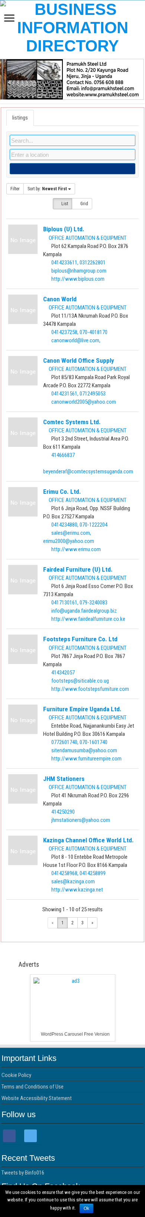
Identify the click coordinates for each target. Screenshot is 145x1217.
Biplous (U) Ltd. (63, 229)
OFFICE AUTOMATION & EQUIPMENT (87, 238)
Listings (20, 117)
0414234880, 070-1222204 (79, 524)
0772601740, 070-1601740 (79, 742)
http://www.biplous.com (77, 279)
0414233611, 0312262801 (78, 262)
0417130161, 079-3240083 (79, 602)
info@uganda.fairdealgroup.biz (84, 610)
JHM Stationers (63, 778)
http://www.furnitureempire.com (86, 758)
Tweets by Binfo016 (22, 1172)
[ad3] (72, 1008)
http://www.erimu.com (76, 549)
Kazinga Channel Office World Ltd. (88, 840)
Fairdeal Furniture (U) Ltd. (78, 569)
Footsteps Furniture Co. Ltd (80, 639)
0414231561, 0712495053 (78, 393)
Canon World (60, 299)
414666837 (63, 455)
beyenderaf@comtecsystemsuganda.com (88, 471)
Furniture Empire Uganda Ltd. (82, 709)
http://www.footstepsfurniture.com (90, 689)
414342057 (63, 672)
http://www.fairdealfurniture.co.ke (88, 619)
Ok (86, 1208)
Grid (83, 203)
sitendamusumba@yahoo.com (84, 750)
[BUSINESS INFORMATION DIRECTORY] (72, 26)
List (64, 203)
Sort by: (47, 188)
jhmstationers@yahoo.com (80, 820)
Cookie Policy (16, 1075)
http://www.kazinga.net (77, 889)
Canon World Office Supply (78, 360)
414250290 (63, 811)
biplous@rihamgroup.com (78, 270)
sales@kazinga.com (73, 881)
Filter (15, 188)
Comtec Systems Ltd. (72, 422)
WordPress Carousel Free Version (75, 1034)
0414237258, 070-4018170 (79, 332)
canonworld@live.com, (75, 340)
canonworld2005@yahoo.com (83, 401)
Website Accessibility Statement (36, 1098)
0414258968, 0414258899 (78, 873)
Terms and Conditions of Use (32, 1086)
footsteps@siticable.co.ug (80, 680)
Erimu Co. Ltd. (62, 491)
